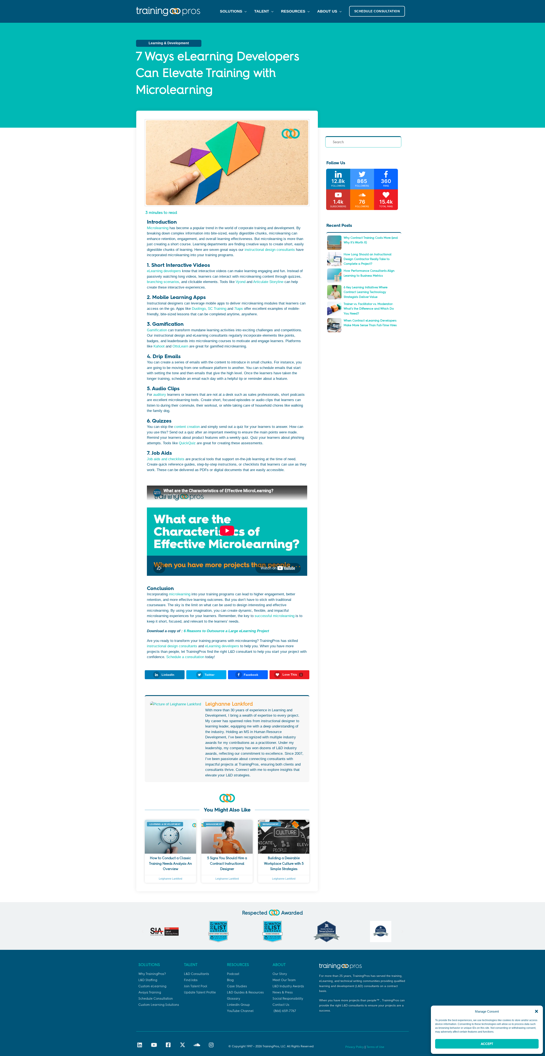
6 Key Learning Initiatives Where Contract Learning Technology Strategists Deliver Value (365, 292)
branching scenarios (163, 282)
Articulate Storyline (268, 282)
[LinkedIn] (338, 179)
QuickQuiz (187, 443)
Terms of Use (375, 1047)
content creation (187, 427)
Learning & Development (169, 43)
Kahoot (159, 346)
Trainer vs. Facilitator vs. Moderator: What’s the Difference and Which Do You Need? (369, 308)
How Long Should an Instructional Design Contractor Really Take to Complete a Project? (367, 259)
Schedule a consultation (185, 657)
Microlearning (157, 228)
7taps (238, 309)
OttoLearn (180, 346)
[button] (536, 1011)
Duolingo (199, 309)
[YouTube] (338, 199)
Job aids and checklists (165, 459)
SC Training (217, 309)
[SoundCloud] (362, 199)
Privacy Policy (354, 1047)
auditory (159, 395)
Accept (487, 1044)
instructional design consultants (270, 250)
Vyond (240, 282)
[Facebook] (386, 179)
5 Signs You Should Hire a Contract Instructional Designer (227, 863)
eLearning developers (164, 271)
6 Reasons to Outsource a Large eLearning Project (226, 631)
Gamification (157, 330)
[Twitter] (362, 179)
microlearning (179, 594)
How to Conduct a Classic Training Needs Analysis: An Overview (170, 863)
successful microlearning (274, 616)
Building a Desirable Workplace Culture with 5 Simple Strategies (284, 863)
